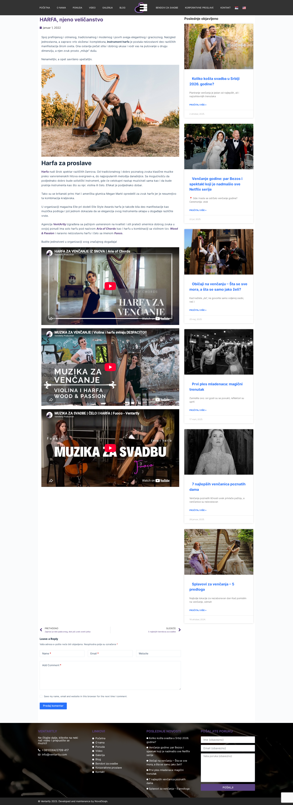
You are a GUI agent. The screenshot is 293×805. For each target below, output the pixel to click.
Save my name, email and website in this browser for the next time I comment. (85, 696)
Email (94, 653)
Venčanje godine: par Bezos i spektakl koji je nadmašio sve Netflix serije (215, 184)
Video (92, 7)
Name (46, 653)
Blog (122, 7)
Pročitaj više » (198, 104)
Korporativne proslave (199, 7)
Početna (45, 7)
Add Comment (51, 665)
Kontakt (225, 7)
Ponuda (77, 7)
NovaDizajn (101, 801)
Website (143, 653)
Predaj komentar (53, 705)
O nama (61, 7)
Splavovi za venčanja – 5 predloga (169, 788)
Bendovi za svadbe (167, 7)
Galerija (107, 7)
